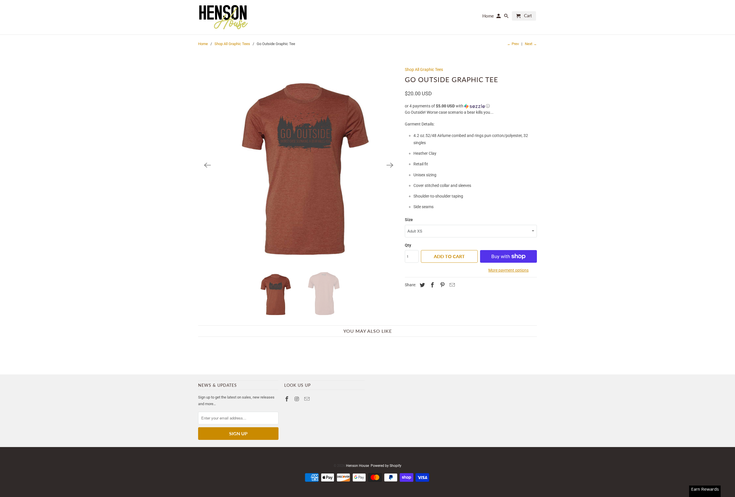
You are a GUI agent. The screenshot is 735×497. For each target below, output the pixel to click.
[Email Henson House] (307, 399)
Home (203, 44)
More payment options (508, 270)
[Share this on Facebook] (431, 285)
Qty (408, 245)
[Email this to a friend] (451, 285)
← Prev (513, 44)
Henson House (357, 466)
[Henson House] (223, 17)
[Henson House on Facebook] (287, 399)
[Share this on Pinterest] (441, 285)
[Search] (506, 17)
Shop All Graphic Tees (232, 44)
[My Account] (499, 17)
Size (409, 219)
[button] (471, 106)
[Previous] (207, 165)
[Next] (390, 165)
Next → (531, 44)
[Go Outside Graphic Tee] (299, 165)
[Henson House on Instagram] (297, 399)
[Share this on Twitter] (421, 285)
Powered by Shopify (386, 466)
